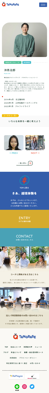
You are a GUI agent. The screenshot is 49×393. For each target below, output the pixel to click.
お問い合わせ (35, 363)
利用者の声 (28, 347)
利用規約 (13, 358)
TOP (6, 347)
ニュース (38, 347)
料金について (16, 352)
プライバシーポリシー (28, 358)
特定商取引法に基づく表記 (16, 363)
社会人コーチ (16, 347)
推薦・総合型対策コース (33, 352)
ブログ (5, 352)
